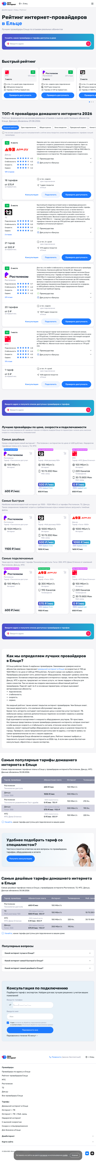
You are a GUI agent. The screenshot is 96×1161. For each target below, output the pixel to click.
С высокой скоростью (12, 1122)
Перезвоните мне (30, 1030)
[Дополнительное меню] (92, 3)
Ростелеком (47, 76)
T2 (81, 76)
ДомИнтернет (7, 10)
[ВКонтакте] (87, 1153)
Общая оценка (45, 128)
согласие (43, 1155)
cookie (65, 1155)
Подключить (50, 384)
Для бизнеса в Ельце (11, 1130)
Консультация (31, 384)
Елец (16, 10)
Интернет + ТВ (8, 1110)
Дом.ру (8, 155)
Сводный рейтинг (10, 128)
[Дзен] (92, 1153)
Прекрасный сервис (78, 128)
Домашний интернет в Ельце (15, 1106)
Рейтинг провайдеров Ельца (15, 1076)
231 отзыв (8, 297)
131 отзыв (8, 361)
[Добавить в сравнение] (31, 453)
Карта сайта (7, 1142)
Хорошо (75, 1155)
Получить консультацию (20, 859)
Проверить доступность (20, 95)
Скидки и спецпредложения (15, 1126)
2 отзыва (8, 235)
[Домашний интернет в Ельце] (9, 3)
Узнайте (8, 822)
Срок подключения (28, 128)
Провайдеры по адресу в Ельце (16, 1072)
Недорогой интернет (11, 1118)
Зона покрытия (60, 128)
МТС (6, 76)
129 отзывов (9, 172)
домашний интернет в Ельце (51, 669)
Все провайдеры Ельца (12, 1096)
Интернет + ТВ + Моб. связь (14, 1114)
